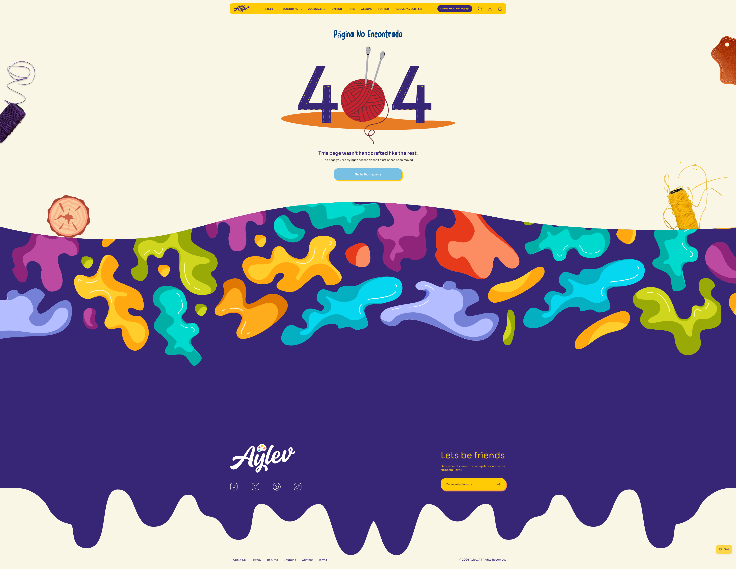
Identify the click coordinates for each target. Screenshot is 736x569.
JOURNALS (315, 8)
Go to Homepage (368, 174)
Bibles (269, 8)
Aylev (473, 559)
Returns (272, 560)
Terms (323, 560)
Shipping (290, 560)
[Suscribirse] (498, 484)
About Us (239, 560)
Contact (307, 560)
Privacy (256, 560)
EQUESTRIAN (290, 8)
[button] (271, 9)
